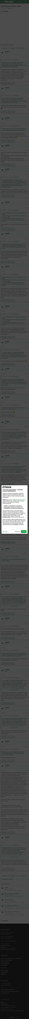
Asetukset (17, 531)
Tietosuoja (5, 531)
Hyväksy (24, 531)
